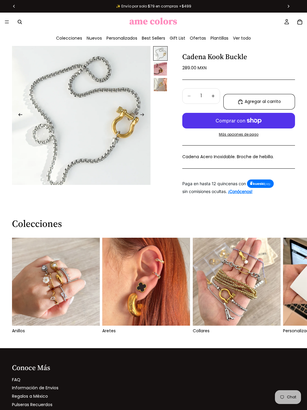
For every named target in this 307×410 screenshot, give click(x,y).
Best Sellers (153, 38)
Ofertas (198, 38)
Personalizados (121, 38)
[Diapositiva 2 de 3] (160, 69)
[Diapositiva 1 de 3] (160, 53)
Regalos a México (30, 396)
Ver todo (242, 38)
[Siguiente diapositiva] (144, 115)
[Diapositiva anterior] (18, 115)
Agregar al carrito (263, 101)
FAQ (16, 380)
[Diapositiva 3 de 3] (160, 84)
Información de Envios (35, 388)
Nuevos (94, 38)
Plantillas (219, 38)
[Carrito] (299, 22)
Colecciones (69, 38)
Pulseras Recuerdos (32, 405)
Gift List (177, 38)
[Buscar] (19, 22)
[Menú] (7, 22)
